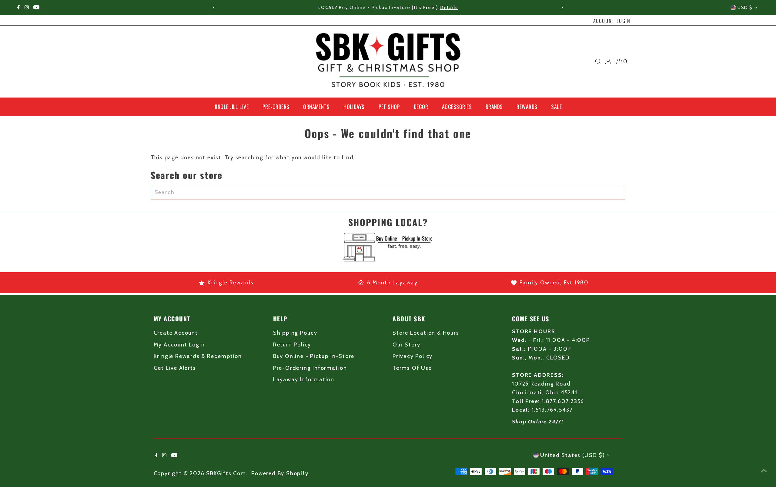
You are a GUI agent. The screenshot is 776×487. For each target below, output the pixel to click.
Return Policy (292, 344)
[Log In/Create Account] (608, 61)
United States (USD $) (572, 455)
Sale (556, 107)
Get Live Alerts (175, 368)
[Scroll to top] (764, 470)
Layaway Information (303, 379)
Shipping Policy (295, 333)
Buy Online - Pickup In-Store (313, 356)
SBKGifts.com (226, 473)
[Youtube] (36, 7)
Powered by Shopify (279, 473)
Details (503, 7)
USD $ (745, 7)
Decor (421, 107)
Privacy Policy (413, 356)
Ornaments (316, 107)
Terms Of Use (412, 368)
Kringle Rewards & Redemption (198, 356)
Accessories (457, 107)
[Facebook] (18, 7)
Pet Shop (389, 107)
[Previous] (214, 8)
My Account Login (179, 344)
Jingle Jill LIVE (231, 107)
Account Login (611, 21)
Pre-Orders (276, 107)
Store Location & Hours (426, 333)
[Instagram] (26, 7)
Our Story (406, 344)
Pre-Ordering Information (310, 368)
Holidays (354, 107)
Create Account (176, 333)
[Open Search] (598, 61)
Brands (494, 107)
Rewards (527, 107)
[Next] (562, 8)
